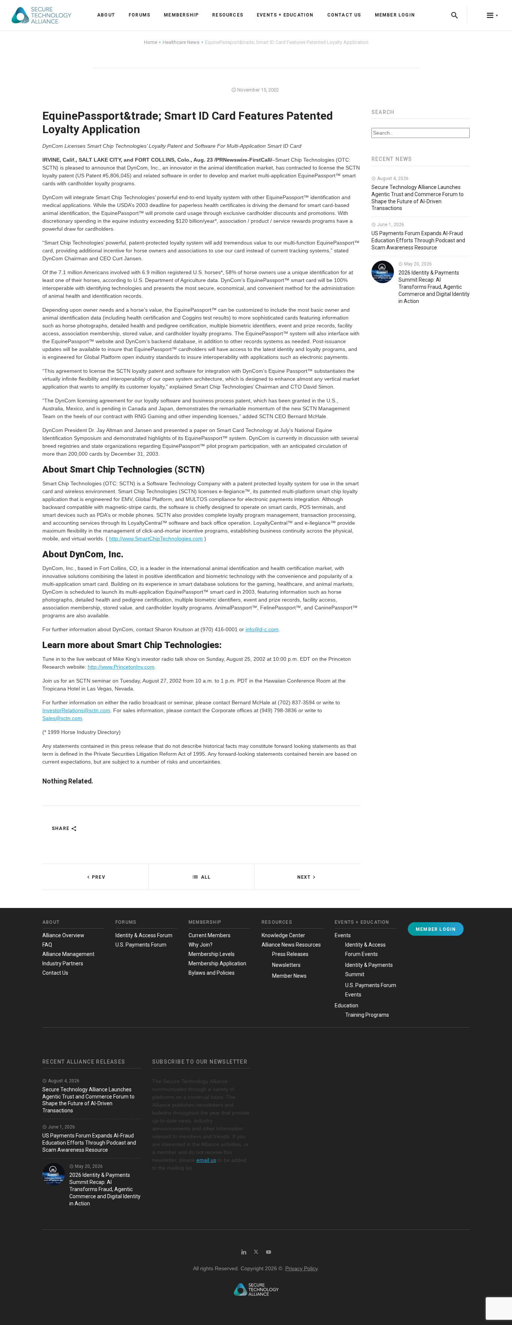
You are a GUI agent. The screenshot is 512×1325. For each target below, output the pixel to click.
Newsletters (286, 965)
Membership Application (217, 963)
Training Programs (367, 1015)
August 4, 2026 (392, 178)
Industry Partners (62, 963)
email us (206, 1160)
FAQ (47, 945)
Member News (289, 976)
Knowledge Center (283, 935)
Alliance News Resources (291, 945)
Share (61, 828)
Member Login (395, 15)
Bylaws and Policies (212, 973)
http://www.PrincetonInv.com (121, 667)
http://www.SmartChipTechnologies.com (156, 539)
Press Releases (290, 954)
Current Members (210, 935)
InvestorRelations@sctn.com (76, 710)
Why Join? (201, 945)
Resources (227, 15)
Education (346, 1005)
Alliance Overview (63, 935)
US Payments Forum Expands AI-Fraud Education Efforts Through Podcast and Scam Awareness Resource (418, 240)
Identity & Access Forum (143, 935)
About (106, 15)
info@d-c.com (262, 629)
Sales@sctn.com (62, 718)
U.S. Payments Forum (140, 945)
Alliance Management (68, 954)
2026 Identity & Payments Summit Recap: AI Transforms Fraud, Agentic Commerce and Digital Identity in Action (434, 287)
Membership (181, 15)
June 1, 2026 (390, 224)
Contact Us (344, 15)
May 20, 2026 (417, 264)
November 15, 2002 (257, 90)
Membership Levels (212, 954)
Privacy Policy (301, 1268)
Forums (139, 15)
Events (343, 935)
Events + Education (285, 15)
